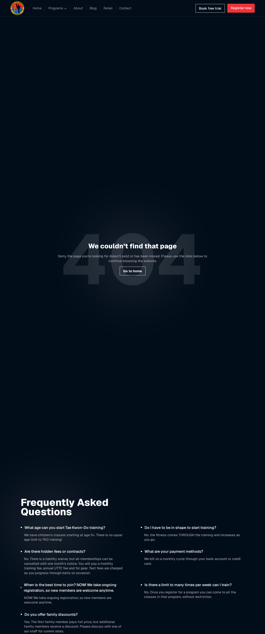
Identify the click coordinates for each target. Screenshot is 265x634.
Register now (241, 8)
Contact (125, 8)
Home (37, 8)
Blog (93, 8)
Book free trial (210, 8)
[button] (57, 8)
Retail (108, 8)
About (78, 8)
